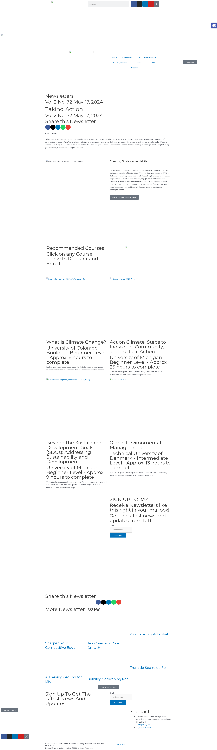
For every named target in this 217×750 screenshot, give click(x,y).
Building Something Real (108, 679)
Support (134, 68)
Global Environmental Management (135, 445)
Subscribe (118, 535)
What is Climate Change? (76, 342)
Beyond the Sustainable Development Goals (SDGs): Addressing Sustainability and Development (74, 452)
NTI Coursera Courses (148, 57)
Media (153, 62)
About (139, 62)
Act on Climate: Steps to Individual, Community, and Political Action (138, 346)
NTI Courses (127, 57)
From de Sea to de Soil (148, 668)
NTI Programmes (120, 62)
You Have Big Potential (149, 634)
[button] (214, 25)
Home (114, 57)
